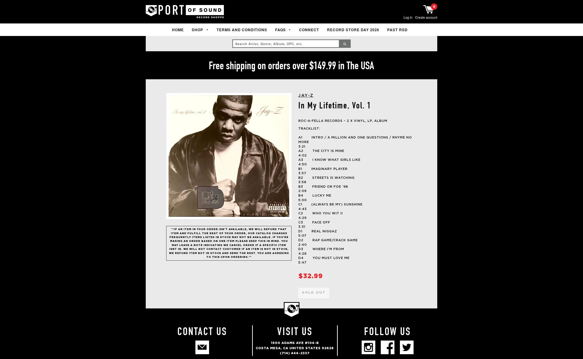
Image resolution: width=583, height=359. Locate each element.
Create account (426, 17)
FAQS (281, 29)
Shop (198, 29)
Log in (408, 17)
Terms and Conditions (242, 29)
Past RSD (397, 29)
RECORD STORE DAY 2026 (353, 29)
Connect (309, 29)
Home (178, 29)
